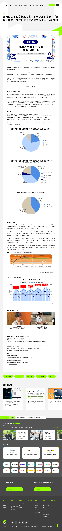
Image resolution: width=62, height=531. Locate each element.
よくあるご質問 (37, 512)
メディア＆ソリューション (14, 507)
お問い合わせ (53, 500)
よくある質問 (45, 516)
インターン (44, 507)
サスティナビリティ (31, 5)
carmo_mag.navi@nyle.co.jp (22, 350)
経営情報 (36, 505)
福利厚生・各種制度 (46, 514)
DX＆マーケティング (14, 504)
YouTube (26, 522)
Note (19, 522)
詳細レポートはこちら (31, 86)
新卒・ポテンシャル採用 (46, 505)
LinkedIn (23, 522)
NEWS (16, 5)
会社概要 (20, 507)
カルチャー (44, 512)
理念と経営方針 (21, 503)
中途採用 (44, 503)
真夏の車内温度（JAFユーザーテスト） (48, 272)
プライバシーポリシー (14, 526)
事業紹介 (20, 5)
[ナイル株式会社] (7, 5)
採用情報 (41, 5)
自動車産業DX (13, 509)
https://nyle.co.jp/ (13, 364)
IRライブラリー (37, 503)
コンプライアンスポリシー (25, 526)
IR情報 (37, 5)
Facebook (12, 522)
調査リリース (5, 505)
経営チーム (20, 505)
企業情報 (25, 5)
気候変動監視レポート (32, 94)
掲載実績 (4, 507)
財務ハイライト (37, 509)
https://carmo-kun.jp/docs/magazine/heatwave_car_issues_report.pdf (31, 341)
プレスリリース (5, 503)
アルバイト (44, 509)
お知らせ (4, 509)
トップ (6, 417)
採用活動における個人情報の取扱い (46, 526)
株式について (37, 507)
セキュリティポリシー (35, 526)
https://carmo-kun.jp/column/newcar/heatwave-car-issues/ (26, 339)
